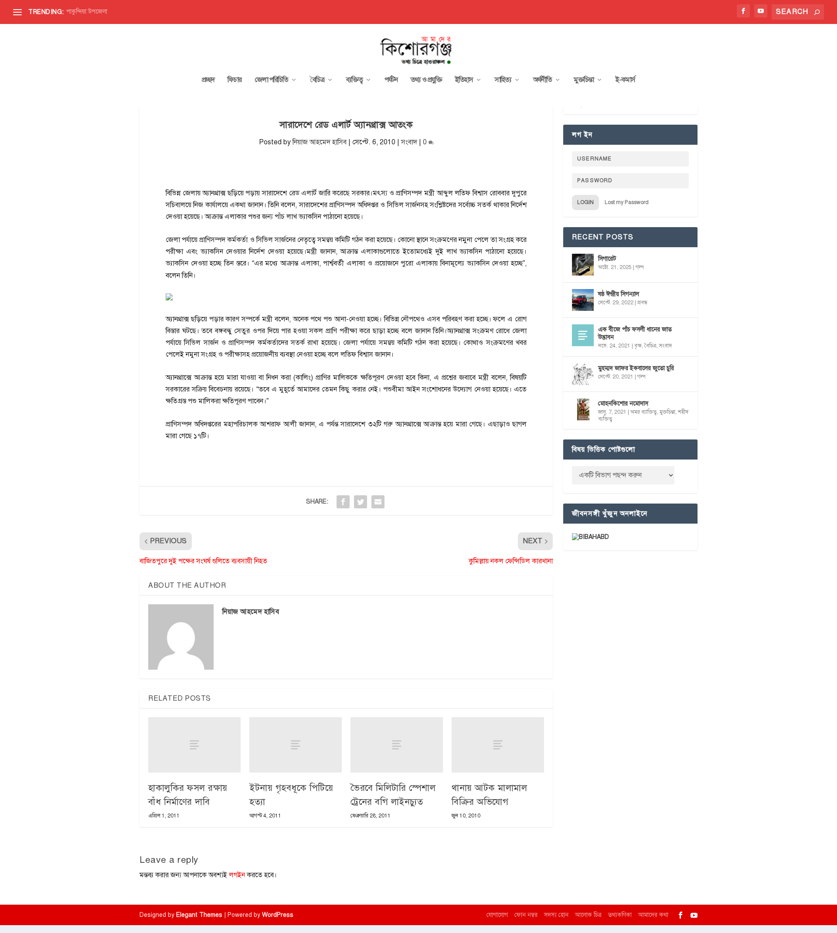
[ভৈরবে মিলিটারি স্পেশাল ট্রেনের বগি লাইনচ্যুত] (396, 745)
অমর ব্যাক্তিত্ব (643, 412)
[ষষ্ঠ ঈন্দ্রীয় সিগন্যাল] (583, 300)
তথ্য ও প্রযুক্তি (426, 80)
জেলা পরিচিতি (271, 80)
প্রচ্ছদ (208, 80)
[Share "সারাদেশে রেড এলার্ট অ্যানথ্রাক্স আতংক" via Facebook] (343, 502)
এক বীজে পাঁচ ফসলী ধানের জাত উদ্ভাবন (635, 333)
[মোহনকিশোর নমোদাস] (583, 409)
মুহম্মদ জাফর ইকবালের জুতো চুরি (636, 368)
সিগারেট (607, 258)
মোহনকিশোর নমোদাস (623, 403)
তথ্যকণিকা (620, 915)
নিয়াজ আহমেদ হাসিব (320, 142)
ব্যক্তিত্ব (354, 80)
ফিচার (235, 80)
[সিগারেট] (583, 265)
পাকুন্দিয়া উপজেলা (86, 11)
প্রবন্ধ (642, 303)
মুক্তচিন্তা (584, 80)
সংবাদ (409, 142)
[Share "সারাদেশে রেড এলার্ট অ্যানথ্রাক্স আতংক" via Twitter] (360, 502)
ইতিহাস (464, 80)
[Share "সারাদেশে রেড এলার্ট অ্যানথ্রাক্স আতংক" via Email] (378, 502)
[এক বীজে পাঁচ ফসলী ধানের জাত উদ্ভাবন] (583, 335)
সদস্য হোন (556, 915)
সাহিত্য (503, 80)
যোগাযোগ (497, 915)
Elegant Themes (199, 915)
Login (585, 202)
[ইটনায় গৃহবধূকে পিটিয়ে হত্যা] (295, 745)
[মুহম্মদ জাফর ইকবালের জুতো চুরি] (583, 374)
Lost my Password (627, 202)
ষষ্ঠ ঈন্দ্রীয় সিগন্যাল (618, 294)
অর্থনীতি (542, 80)
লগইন (237, 875)
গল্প (640, 267)
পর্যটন (391, 80)
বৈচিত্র (317, 80)
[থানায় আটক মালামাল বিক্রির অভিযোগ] (498, 745)
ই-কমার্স (625, 80)
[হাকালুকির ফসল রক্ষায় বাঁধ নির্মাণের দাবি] (194, 745)
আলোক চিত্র (588, 915)
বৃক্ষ (638, 346)
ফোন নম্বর (526, 915)
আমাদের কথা (653, 915)
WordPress (277, 915)
